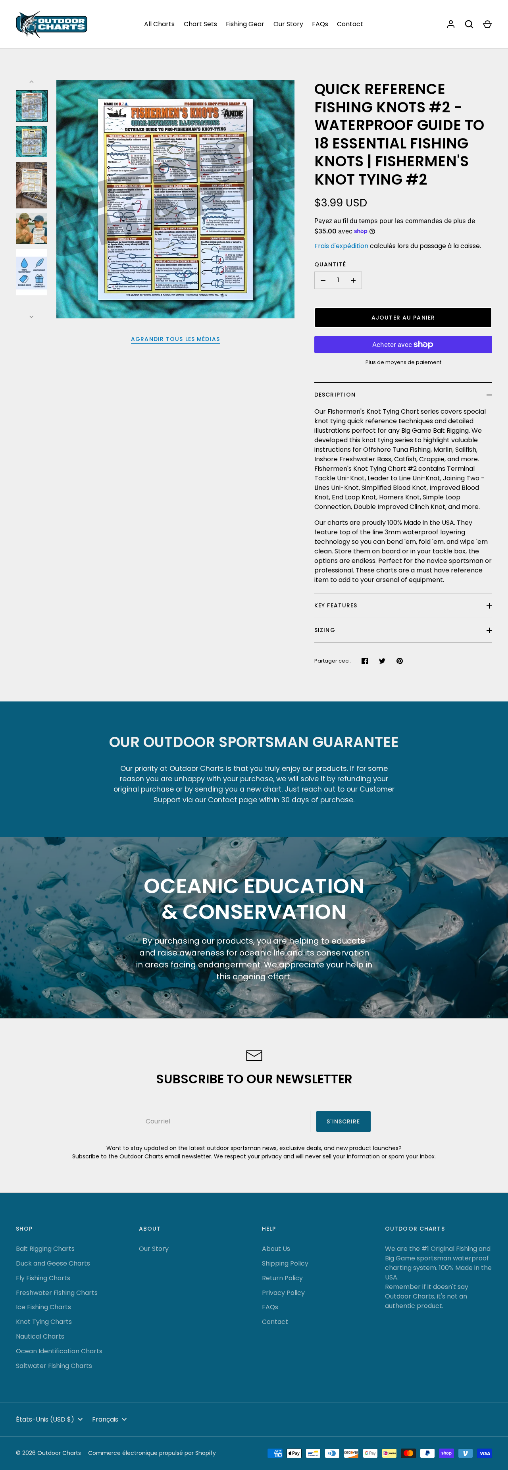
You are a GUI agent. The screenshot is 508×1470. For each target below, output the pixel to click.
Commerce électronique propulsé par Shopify (152, 1453)
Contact (350, 24)
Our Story (288, 24)
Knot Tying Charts (44, 1321)
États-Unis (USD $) (45, 1419)
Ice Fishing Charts (43, 1307)
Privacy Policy (283, 1292)
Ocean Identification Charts (59, 1351)
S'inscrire (343, 1121)
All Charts (159, 24)
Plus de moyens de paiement (403, 362)
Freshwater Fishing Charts (57, 1292)
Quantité (330, 264)
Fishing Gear (245, 24)
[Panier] (487, 24)
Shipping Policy (285, 1263)
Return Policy (282, 1278)
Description (335, 395)
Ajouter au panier (403, 318)
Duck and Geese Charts (53, 1263)
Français (105, 1419)
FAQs (320, 24)
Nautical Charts (40, 1336)
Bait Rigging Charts (45, 1248)
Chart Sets (200, 24)
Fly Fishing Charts (43, 1278)
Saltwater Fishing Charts (54, 1365)
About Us (276, 1248)
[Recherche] (469, 24)
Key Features (335, 605)
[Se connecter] (451, 24)
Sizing (324, 630)
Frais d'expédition (341, 245)
